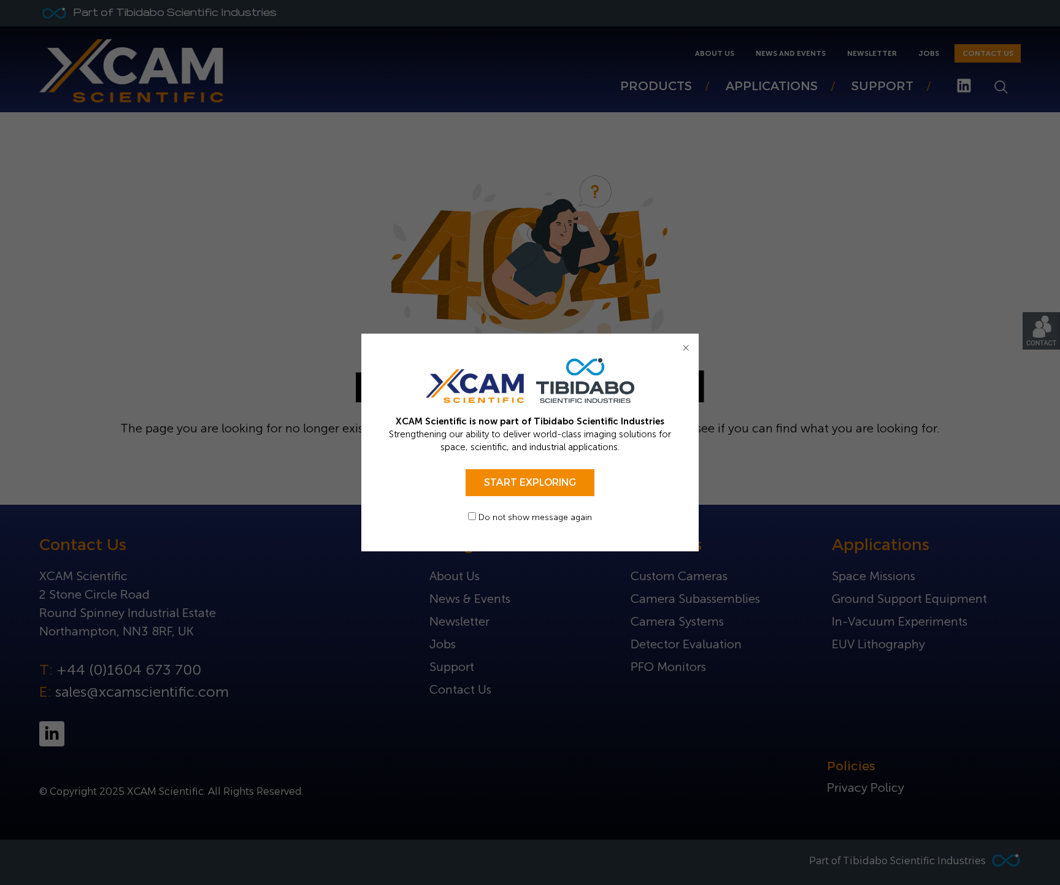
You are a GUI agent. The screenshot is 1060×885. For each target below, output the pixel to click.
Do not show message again (534, 517)
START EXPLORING (530, 482)
